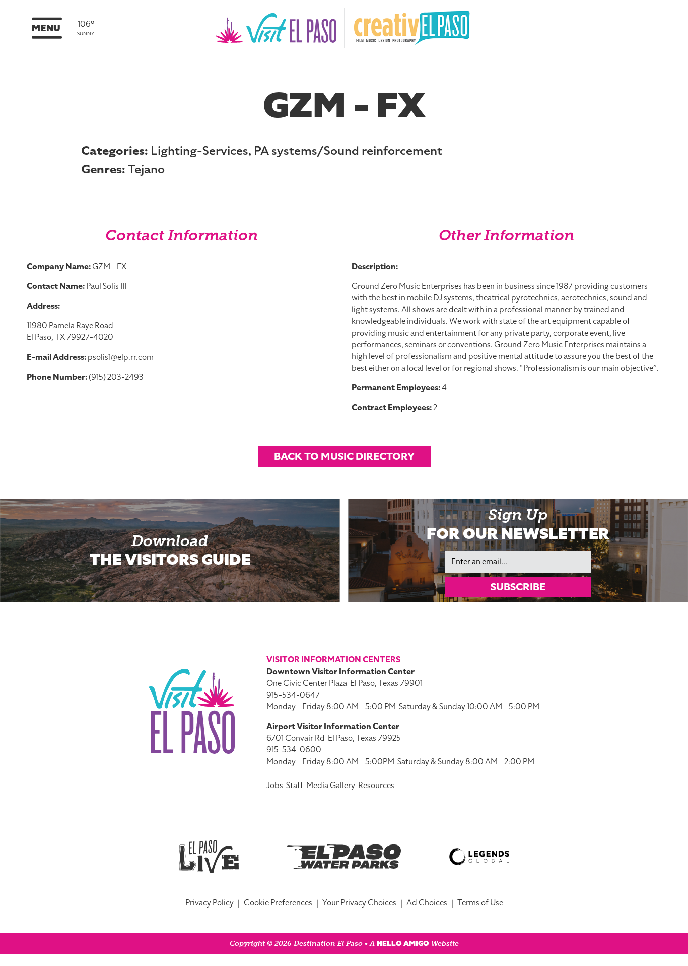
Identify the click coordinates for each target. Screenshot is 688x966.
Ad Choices (426, 903)
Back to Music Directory (344, 456)
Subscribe (518, 587)
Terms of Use (480, 903)
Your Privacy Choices (359, 903)
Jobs (274, 785)
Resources (376, 785)
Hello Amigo (403, 943)
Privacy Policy (209, 903)
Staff (294, 785)
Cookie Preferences (278, 903)
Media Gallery (330, 785)
